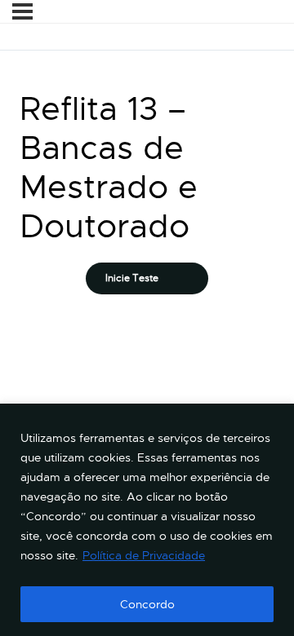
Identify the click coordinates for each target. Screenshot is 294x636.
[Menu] (22, 11)
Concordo (147, 604)
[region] (147, 520)
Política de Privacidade (143, 555)
